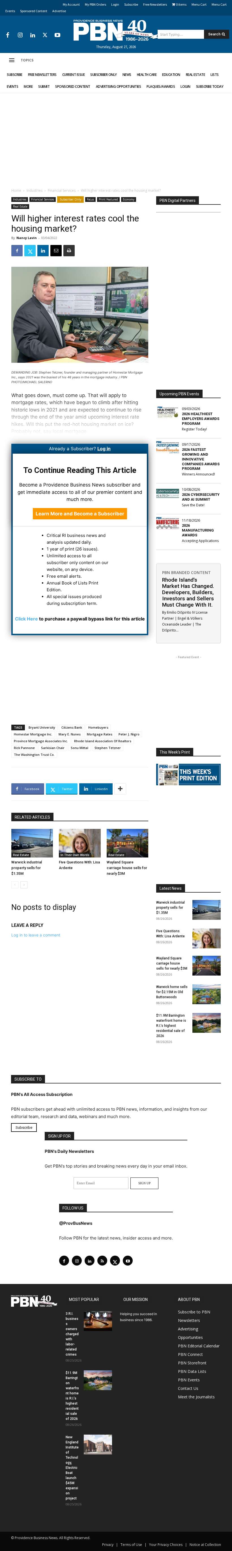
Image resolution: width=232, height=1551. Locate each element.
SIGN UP (144, 1183)
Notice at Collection (205, 1544)
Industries (34, 190)
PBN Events (189, 1380)
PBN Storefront (192, 1363)
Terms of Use (131, 1544)
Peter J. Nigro (129, 734)
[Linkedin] (32, 35)
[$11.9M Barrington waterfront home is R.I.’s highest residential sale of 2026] (206, 1023)
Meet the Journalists (196, 1396)
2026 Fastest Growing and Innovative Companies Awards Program (201, 459)
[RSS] (102, 1261)
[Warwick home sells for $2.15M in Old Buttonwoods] (206, 994)
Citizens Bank (71, 727)
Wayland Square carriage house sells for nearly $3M (127, 868)
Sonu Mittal (79, 748)
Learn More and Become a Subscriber (80, 514)
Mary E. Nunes (70, 734)
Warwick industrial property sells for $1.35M (26, 868)
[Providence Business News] (116, 30)
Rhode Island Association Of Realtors (102, 741)
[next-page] (23, 884)
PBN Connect (190, 1354)
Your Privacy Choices (165, 1544)
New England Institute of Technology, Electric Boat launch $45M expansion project (72, 1467)
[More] (120, 789)
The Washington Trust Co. (34, 754)
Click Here (26, 619)
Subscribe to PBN (194, 1312)
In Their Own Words (75, 855)
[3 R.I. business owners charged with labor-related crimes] (98, 1321)
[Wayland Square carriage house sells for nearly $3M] (127, 843)
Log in (104, 448)
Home (16, 190)
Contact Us (188, 1388)
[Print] (69, 250)
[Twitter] (45, 35)
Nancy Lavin (26, 238)
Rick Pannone (24, 748)
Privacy (107, 1544)
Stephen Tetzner (107, 748)
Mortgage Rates (99, 734)
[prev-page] (14, 884)
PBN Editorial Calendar (199, 1346)
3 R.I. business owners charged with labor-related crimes (72, 1334)
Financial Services (62, 190)
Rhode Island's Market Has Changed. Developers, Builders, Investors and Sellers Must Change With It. (188, 592)
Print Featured (108, 199)
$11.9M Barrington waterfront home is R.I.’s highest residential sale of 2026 (171, 1026)
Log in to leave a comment (35, 935)
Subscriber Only (70, 199)
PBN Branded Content (186, 572)
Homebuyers (98, 727)
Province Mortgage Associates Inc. (41, 741)
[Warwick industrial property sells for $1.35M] (32, 843)
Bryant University (42, 727)
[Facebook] (7, 35)
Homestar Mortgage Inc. (33, 734)
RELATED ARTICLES (32, 817)
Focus (90, 199)
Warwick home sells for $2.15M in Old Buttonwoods (172, 992)
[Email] (56, 250)
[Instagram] (20, 35)
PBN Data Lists (192, 1371)
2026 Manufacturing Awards (198, 530)
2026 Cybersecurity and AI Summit (201, 497)
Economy (128, 199)
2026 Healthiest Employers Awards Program (200, 419)
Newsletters (189, 1320)
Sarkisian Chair (53, 748)
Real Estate (20, 206)
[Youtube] (57, 35)
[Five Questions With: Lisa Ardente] (79, 843)
